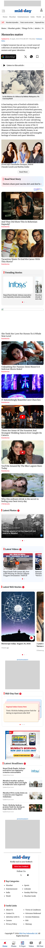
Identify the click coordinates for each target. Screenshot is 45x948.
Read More (23, 172)
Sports (26, 885)
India (8, 892)
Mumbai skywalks (12, 22)
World (8, 896)
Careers (9, 920)
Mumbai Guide (30, 896)
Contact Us (10, 913)
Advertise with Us (13, 917)
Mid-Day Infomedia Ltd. (28, 933)
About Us (9, 910)
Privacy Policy (11, 924)
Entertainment (11, 889)
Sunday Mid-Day (30, 892)
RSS (26, 920)
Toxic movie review (26, 22)
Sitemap (28, 924)
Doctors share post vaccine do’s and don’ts (22, 184)
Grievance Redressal (33, 913)
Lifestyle (27, 889)
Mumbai (9, 885)
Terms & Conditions (33, 910)
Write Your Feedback (21, 866)
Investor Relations (32, 917)
